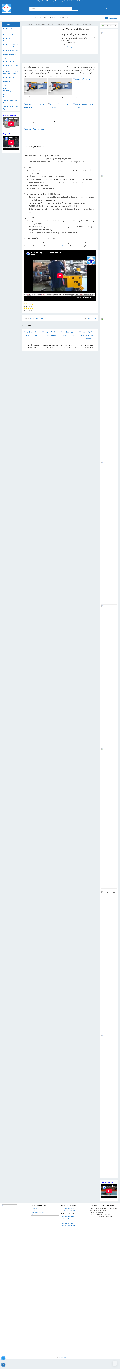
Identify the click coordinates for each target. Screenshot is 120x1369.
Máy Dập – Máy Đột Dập (10, 50)
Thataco (69, 45)
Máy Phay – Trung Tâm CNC (10, 30)
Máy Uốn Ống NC (51, 24)
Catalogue (70, 47)
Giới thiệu (35, 1208)
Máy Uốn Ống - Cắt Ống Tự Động (36, 24)
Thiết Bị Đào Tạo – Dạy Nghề (10, 108)
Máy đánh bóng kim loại (10, 85)
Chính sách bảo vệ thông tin (69, 1225)
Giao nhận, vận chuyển (69, 1210)
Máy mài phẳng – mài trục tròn (9, 39)
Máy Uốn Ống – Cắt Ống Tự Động (10, 66)
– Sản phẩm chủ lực (37, 1212)
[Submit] (75, 8)
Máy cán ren (7, 81)
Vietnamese (108, 25)
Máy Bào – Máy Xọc (9, 61)
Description (26, 58)
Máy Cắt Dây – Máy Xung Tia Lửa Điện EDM (11, 45)
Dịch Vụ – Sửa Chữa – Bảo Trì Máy (10, 90)
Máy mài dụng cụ (8, 77)
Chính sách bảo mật (67, 1223)
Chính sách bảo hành (67, 1221)
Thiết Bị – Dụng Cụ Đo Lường (10, 102)
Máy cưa (6, 58)
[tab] (27, 58)
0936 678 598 (113, 19)
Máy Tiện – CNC (8, 34)
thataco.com (62, 1357)
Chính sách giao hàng (67, 1216)
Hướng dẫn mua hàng (68, 1208)
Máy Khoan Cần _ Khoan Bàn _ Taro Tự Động (10, 72)
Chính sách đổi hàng (67, 1218)
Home (24, 24)
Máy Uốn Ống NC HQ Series (65, 24)
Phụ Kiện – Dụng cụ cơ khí (10, 96)
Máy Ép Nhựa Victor (9, 54)
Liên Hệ (34, 1210)
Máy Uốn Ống (92, 318)
